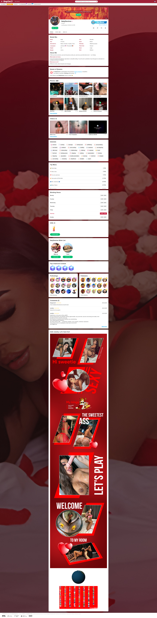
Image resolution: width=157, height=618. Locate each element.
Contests (29, 4)
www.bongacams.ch (15, 613)
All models (3, 4)
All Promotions (22, 4)
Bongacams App (37, 4)
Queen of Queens (78, 71)
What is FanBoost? (103, 24)
